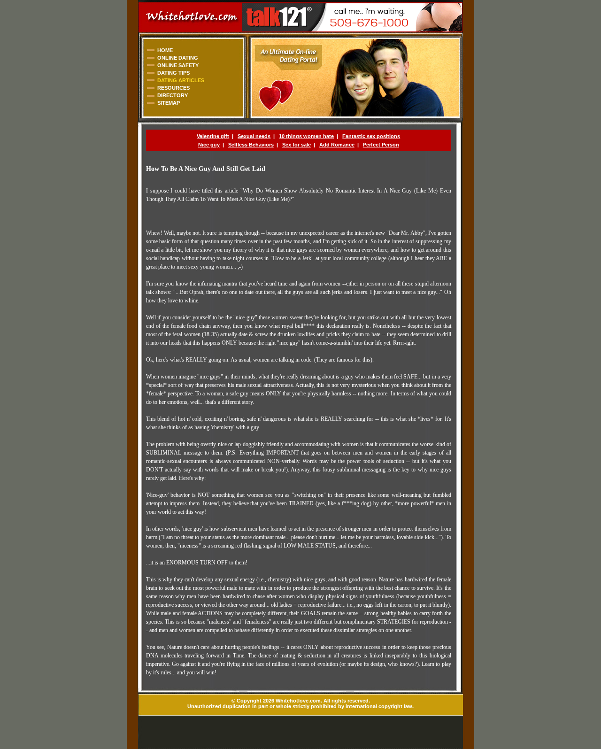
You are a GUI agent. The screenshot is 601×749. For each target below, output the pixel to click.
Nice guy (209, 144)
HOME (165, 50)
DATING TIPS (173, 73)
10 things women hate (306, 136)
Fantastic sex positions (371, 136)
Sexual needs (254, 136)
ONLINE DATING (177, 58)
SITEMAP (168, 103)
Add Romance (336, 144)
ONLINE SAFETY (178, 65)
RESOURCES (173, 88)
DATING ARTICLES (180, 80)
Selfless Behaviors (251, 144)
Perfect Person (381, 144)
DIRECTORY (172, 95)
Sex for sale (296, 144)
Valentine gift (213, 136)
